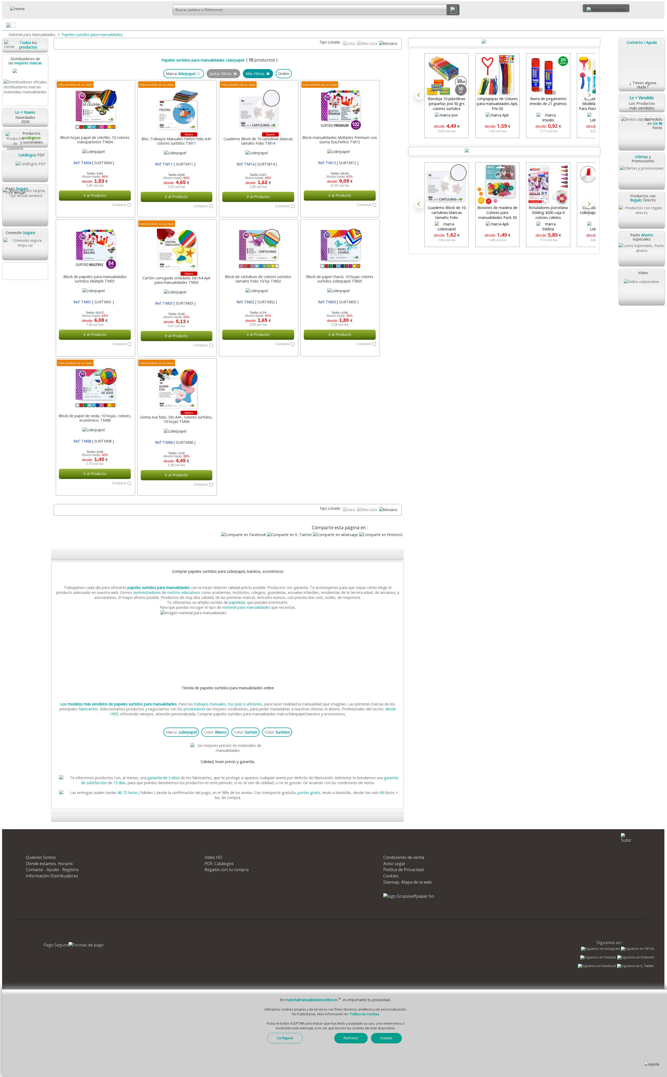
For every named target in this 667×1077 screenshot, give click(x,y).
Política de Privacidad (403, 869)
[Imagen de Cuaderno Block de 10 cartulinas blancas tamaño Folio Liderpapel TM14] (258, 108)
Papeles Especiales (294, 25)
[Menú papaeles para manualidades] (342, 26)
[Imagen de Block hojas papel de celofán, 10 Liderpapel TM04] (95, 108)
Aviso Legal (394, 863)
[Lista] (349, 43)
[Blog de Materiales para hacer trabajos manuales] (25, 271)
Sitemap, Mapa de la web (407, 882)
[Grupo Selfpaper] (408, 896)
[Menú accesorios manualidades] (131, 26)
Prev (419, 95)
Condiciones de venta (403, 857)
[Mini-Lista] (367, 43)
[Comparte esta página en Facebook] (243, 534)
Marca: (181, 732)
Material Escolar (611, 25)
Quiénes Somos (41, 857)
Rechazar (351, 1038)
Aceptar (386, 1038)
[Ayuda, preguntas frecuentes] (651, 1064)
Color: (215, 732)
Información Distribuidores (52, 876)
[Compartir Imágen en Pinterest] (381, 534)
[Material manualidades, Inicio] (32, 8)
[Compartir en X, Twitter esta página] (289, 534)
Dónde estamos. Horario (49, 863)
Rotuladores (505, 25)
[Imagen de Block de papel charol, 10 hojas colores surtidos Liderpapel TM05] (339, 247)
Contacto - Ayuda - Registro (52, 869)
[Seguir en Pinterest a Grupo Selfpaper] (635, 957)
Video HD (213, 857)
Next (589, 95)
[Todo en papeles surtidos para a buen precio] (227, 612)
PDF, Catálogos (219, 863)
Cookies (390, 876)
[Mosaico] (388, 43)
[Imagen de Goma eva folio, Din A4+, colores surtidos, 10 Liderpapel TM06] (176, 386)
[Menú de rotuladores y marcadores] (554, 26)
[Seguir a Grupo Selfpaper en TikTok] (637, 949)
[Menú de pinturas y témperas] (448, 26)
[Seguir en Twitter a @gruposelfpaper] (635, 966)
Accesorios (82, 25)
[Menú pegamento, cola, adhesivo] (237, 26)
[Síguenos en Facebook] (597, 966)
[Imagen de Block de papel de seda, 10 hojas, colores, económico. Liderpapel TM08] (95, 386)
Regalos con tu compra (227, 869)
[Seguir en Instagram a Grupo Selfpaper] (600, 949)
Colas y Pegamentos (188, 25)
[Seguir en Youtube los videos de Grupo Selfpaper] (598, 957)
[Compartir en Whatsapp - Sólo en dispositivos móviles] (335, 534)
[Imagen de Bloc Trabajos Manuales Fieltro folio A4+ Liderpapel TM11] (176, 108)
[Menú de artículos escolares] (660, 26)
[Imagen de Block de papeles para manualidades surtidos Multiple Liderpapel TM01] (95, 247)
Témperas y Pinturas (400, 25)
